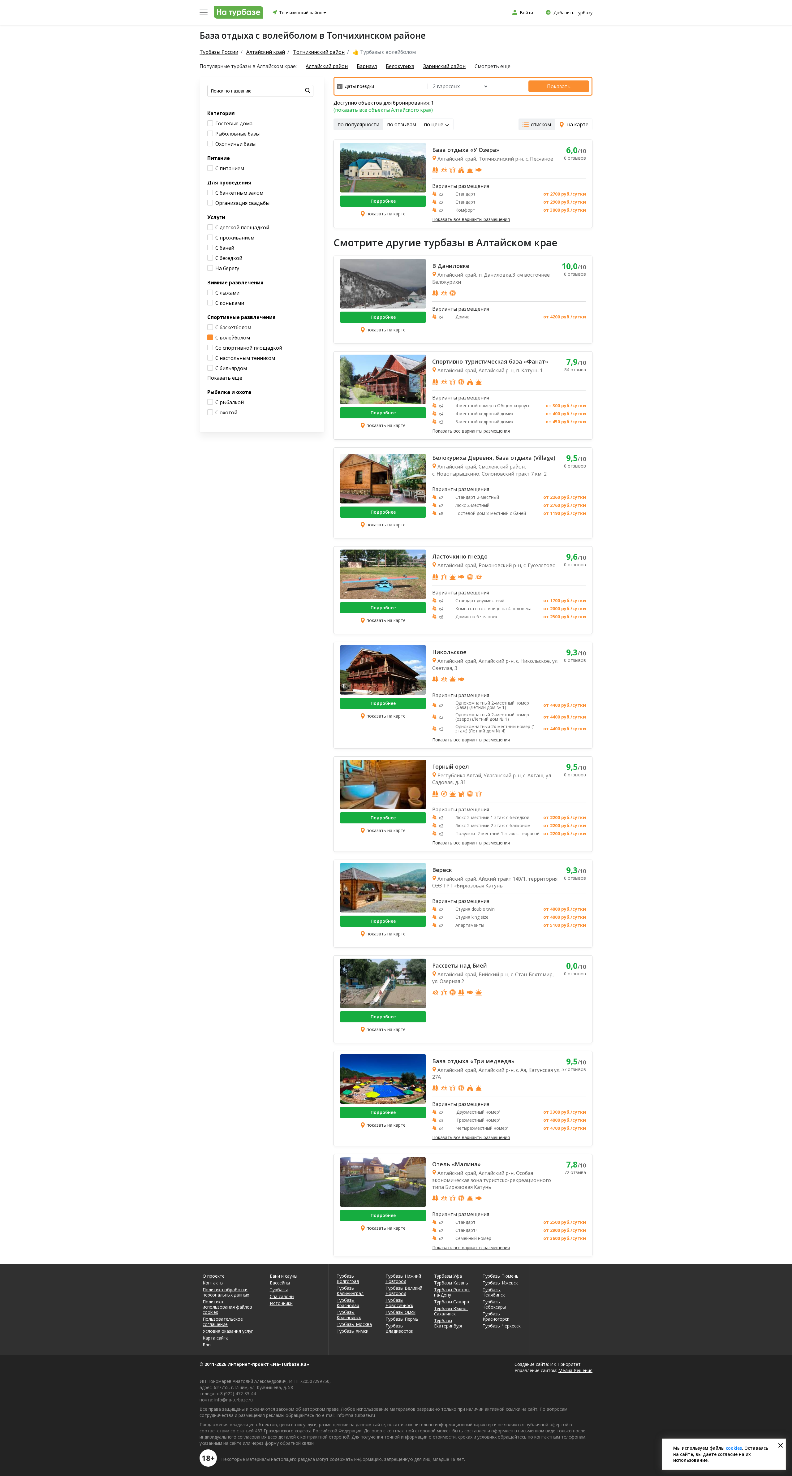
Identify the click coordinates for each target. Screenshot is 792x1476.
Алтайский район (327, 66)
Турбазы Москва (354, 1324)
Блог (208, 1344)
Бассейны (280, 1282)
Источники (281, 1303)
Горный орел (450, 766)
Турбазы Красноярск (349, 1315)
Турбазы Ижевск (500, 1282)
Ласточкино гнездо (460, 556)
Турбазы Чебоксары (494, 1304)
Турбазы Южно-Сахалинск (451, 1311)
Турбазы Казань (451, 1282)
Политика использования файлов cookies (227, 1307)
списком (541, 124)
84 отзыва (575, 370)
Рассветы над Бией (459, 965)
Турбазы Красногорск (496, 1316)
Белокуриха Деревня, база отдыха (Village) (493, 457)
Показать (558, 86)
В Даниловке (450, 266)
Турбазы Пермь (401, 1319)
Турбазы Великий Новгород (403, 1290)
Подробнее (383, 201)
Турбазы (279, 1289)
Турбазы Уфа (448, 1276)
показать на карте (386, 214)
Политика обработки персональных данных (226, 1292)
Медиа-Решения (575, 1370)
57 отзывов (574, 1069)
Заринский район (444, 66)
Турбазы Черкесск (502, 1325)
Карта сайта (216, 1337)
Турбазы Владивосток (399, 1328)
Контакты (213, 1282)
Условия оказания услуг (228, 1331)
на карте (577, 124)
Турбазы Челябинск (494, 1292)
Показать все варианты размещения (471, 219)
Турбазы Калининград (350, 1290)
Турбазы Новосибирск (399, 1302)
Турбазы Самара (451, 1301)
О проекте (214, 1276)
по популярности (358, 124)
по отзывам (401, 124)
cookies (734, 1448)
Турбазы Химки (352, 1331)
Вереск (442, 870)
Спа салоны (282, 1296)
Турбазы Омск (400, 1312)
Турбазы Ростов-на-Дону (452, 1292)
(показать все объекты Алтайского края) (383, 109)
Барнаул (367, 66)
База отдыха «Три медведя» (473, 1061)
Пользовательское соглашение (223, 1321)
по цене (434, 124)
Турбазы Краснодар (348, 1302)
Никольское (449, 652)
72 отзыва (575, 1172)
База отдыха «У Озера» (465, 149)
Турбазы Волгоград (348, 1278)
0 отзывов (575, 158)
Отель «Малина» (456, 1164)
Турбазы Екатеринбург (448, 1323)
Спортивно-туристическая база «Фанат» (490, 361)
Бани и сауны (283, 1276)
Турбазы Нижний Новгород (403, 1278)
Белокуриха (400, 66)
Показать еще (224, 377)
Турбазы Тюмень (501, 1276)
